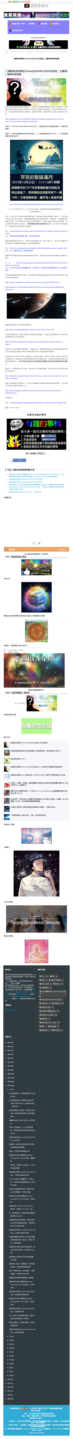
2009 (9, 1399)
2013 (9, 1383)
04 (10, 1364)
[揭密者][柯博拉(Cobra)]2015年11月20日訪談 (25, 479)
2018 (9, 1074)
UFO (12, 992)
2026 (9, 1042)
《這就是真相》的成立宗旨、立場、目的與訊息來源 (28, 815)
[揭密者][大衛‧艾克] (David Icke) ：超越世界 (25, 492)
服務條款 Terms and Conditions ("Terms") (30, 1429)
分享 (19, 460)
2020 (9, 1066)
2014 (9, 1379)
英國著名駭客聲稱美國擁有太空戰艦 (21, 1277)
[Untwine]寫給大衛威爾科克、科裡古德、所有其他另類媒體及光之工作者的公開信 (22, 1182)
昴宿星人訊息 (45, 1007)
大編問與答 (45, 988)
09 (10, 1344)
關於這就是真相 (17, 30)
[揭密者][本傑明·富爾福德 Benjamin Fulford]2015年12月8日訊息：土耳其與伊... (21, 1284)
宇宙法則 (44, 1003)
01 (10, 1375)
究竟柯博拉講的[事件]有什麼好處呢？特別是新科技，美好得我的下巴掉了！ (36, 751)
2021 (9, 1062)
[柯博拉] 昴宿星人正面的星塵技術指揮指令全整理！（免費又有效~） (34, 807)
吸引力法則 (45, 984)
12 (10, 1089)
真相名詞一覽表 (10, 1010)
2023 (9, 1054)
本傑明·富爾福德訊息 (48, 1011)
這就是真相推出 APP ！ (19, 759)
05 (10, 1360)
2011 (9, 1391)
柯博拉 (8, 692)
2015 (9, 1085)
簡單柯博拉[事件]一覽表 (18, 556)
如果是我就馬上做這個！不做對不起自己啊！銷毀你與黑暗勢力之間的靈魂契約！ (22, 1113)
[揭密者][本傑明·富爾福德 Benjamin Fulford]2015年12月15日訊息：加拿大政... (22, 1199)
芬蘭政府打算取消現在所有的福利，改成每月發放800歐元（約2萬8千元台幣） (22, 1250)
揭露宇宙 (26, 692)
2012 (9, 1387)
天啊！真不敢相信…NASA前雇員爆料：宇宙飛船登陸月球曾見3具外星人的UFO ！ (22, 1130)
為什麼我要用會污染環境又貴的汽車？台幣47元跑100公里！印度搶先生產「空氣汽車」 (22, 1103)
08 (10, 1348)
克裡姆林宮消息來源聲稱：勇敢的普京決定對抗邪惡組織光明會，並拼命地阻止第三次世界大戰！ (22, 1223)
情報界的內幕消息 (22, 994)
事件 (18, 998)
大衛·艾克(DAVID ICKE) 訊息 (51, 999)
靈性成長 (44, 1030)
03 (10, 1367)
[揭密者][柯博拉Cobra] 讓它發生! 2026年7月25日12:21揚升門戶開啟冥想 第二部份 (38, 775)
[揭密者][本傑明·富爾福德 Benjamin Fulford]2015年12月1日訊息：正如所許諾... (21, 1301)
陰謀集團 (25, 992)
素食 (42, 1026)
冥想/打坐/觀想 (56, 980)
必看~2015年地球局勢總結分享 (19, 1151)
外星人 (57, 984)
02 (10, 1371)
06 (10, 1356)
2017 (9, 1078)
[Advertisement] (36, 518)
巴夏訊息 (57, 1003)
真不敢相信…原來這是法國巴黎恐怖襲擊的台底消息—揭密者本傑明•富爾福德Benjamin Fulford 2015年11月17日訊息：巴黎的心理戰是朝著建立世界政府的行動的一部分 (36, 487)
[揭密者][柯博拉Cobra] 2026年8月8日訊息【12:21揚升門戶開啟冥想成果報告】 (37, 767)
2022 (9, 1058)
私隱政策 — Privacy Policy (53, 1429)
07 (10, 1352)
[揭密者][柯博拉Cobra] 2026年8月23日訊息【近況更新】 (29, 743)
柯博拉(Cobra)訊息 (47, 1015)
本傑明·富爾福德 (17, 692)
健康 (42, 980)
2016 (9, 1081)
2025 (9, 1046)
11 (10, 1336)
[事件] (8, 556)
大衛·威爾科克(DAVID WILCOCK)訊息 (53, 992)
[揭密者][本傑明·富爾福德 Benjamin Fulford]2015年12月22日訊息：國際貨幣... (22, 1158)
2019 (9, 1070)
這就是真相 (11, 1429)
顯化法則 (57, 1030)
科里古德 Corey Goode (48, 1022)
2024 (9, 1050)
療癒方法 (44, 1019)
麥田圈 (18, 992)
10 (10, 1340)
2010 (9, 1395)
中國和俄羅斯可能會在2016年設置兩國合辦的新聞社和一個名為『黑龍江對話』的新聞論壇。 (22, 1240)
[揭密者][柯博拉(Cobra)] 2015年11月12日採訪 (26, 482)
